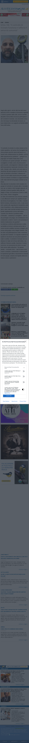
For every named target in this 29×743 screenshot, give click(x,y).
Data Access (14, 401)
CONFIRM (9, 395)
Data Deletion (6, 401)
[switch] (23, 371)
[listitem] (14, 368)
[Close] (26, 341)
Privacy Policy (23, 401)
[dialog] (14, 371)
